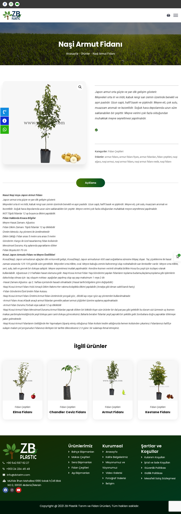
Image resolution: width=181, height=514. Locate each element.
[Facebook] (5, 490)
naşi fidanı (165, 161)
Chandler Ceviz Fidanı (67, 412)
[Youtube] (18, 490)
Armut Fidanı (113, 412)
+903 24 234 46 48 (18, 469)
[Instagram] (12, 490)
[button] (80, 87)
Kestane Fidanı (157, 412)
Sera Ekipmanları (82, 462)
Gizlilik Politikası (153, 473)
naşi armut (108, 161)
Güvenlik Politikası (155, 468)
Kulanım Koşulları (154, 457)
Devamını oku (35, 360)
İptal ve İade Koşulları (157, 462)
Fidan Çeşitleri (115, 151)
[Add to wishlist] (35, 369)
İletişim (110, 483)
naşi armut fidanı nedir (147, 161)
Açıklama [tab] (90, 182)
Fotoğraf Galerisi (116, 478)
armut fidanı (111, 156)
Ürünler (85, 53)
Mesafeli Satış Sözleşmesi (160, 478)
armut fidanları (148, 156)
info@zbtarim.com (18, 475)
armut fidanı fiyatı (129, 156)
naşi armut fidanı (124, 161)
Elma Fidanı (22, 412)
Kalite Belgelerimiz (117, 457)
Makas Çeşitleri (81, 457)
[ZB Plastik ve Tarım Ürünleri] (12, 15)
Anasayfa (72, 53)
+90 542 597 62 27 (17, 463)
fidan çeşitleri (164, 156)
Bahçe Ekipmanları (83, 452)
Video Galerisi (114, 473)
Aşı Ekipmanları (81, 473)
